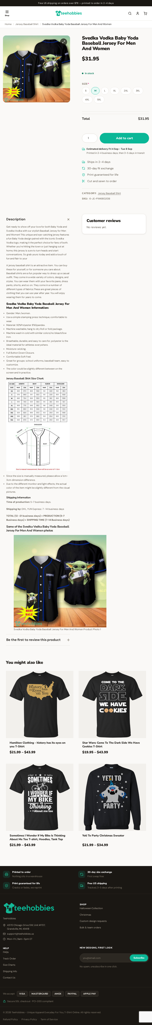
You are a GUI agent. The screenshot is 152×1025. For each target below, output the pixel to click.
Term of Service (49, 1019)
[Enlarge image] (63, 41)
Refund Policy (10, 1019)
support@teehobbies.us (20, 933)
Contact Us (9, 977)
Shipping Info (10, 971)
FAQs (6, 952)
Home (8, 24)
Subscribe (138, 958)
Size (85, 84)
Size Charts (9, 964)
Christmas (85, 914)
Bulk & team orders (90, 927)
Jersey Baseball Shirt (26, 24)
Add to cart (124, 138)
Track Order (9, 958)
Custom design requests (93, 921)
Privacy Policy (29, 1019)
